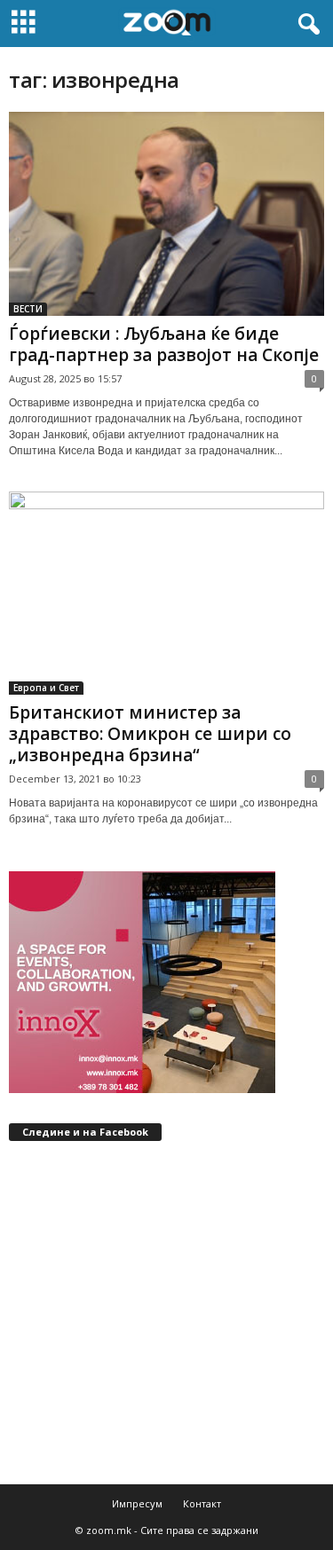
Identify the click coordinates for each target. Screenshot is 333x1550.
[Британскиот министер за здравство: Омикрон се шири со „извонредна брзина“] (166, 594)
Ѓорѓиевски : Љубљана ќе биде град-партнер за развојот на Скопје (164, 344)
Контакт (202, 1503)
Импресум (137, 1503)
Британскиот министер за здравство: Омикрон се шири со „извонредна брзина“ (150, 734)
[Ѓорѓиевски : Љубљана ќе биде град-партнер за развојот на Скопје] (166, 214)
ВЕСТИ (28, 309)
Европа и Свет (46, 687)
